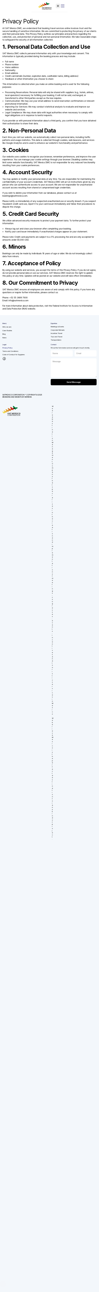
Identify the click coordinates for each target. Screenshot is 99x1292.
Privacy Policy (7, 348)
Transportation (56, 340)
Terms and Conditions (10, 351)
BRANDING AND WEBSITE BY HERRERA (17, 397)
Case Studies (7, 330)
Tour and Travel (56, 337)
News (4, 338)
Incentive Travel (56, 333)
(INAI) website (28, 309)
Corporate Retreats (57, 330)
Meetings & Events (57, 327)
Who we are (6, 327)
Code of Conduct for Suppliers (13, 355)
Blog (4, 334)
